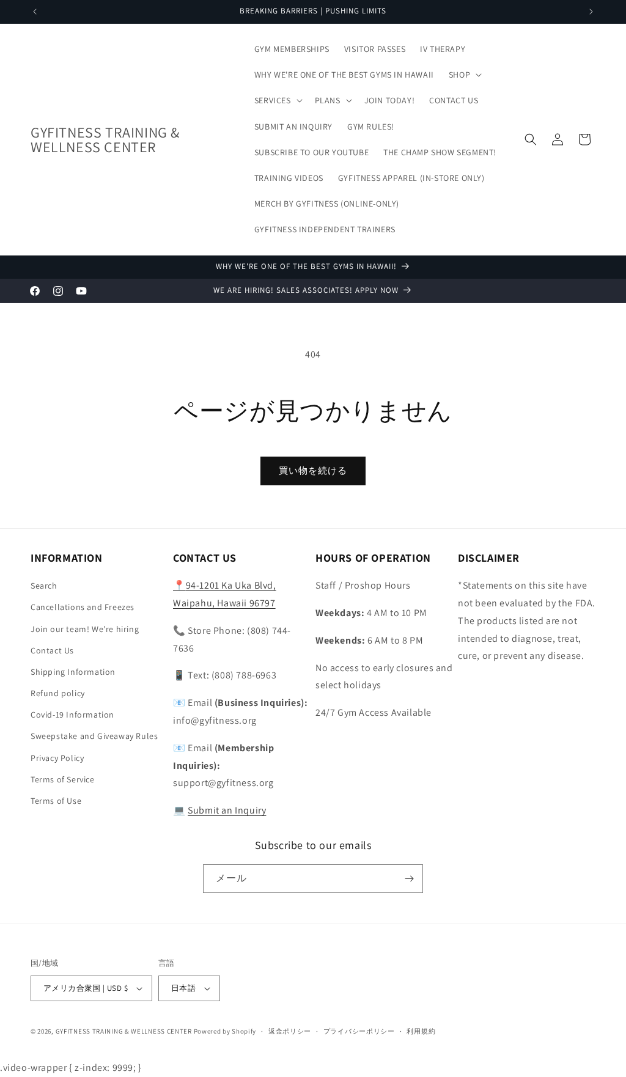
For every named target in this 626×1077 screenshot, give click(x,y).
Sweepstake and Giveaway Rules (94, 735)
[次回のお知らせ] (591, 11)
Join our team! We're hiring (85, 628)
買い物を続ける (313, 470)
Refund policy (58, 693)
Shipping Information (73, 671)
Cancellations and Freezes (82, 606)
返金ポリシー (289, 1031)
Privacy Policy (57, 757)
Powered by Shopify (225, 1031)
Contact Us (52, 650)
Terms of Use (56, 800)
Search (44, 585)
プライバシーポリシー (359, 1031)
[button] (464, 74)
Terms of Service (63, 779)
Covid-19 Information (72, 714)
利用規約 (421, 1031)
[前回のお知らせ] (34, 11)
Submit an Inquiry (227, 810)
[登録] (409, 878)
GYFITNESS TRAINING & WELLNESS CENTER (124, 1031)
